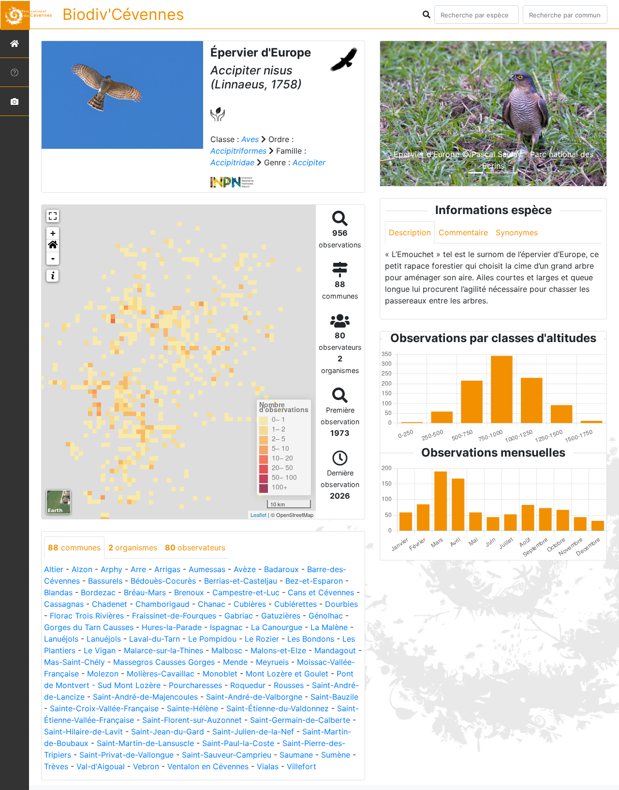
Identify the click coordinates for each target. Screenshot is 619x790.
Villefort (301, 766)
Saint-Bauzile (334, 697)
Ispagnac (226, 627)
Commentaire (463, 232)
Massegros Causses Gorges (164, 662)
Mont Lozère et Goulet (287, 673)
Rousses (289, 685)
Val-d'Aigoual (100, 766)
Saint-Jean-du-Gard (167, 731)
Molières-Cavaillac (160, 673)
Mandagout (335, 650)
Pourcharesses (195, 685)
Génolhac (326, 615)
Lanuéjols (61, 639)
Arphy (111, 569)
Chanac (211, 604)
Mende (235, 662)
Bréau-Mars (145, 592)
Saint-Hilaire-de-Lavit (83, 731)
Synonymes (517, 232)
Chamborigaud (162, 604)
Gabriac (238, 615)
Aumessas (207, 569)
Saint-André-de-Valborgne (254, 697)
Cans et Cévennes (321, 592)
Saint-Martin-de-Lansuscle (145, 743)
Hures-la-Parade (172, 627)
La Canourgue (276, 627)
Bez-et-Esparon (314, 581)
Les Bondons (310, 639)
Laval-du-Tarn (154, 639)
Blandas (58, 592)
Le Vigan (100, 650)
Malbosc (226, 650)
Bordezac (98, 592)
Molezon (102, 673)
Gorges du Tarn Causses (88, 627)
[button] (52, 246)
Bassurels (105, 581)
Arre (138, 569)
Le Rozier (262, 639)
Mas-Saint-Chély (74, 662)
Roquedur (247, 685)
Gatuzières (280, 615)
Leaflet (258, 514)
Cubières (250, 604)
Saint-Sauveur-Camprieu (226, 755)
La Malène (329, 627)
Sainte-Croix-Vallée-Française (104, 708)
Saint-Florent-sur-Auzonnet (192, 720)
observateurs (195, 547)
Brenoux (189, 592)
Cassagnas (64, 604)
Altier (53, 569)
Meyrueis (272, 662)
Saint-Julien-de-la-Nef (253, 731)
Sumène (335, 755)
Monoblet (220, 673)
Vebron (146, 766)
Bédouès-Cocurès (163, 581)
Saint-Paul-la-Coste (238, 743)
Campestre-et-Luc (246, 592)
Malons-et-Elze (278, 650)
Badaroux (281, 569)
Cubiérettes (295, 604)
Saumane (296, 755)
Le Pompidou (212, 639)
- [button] (53, 258)
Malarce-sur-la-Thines (163, 650)
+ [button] (53, 233)
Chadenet (109, 604)
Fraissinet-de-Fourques (174, 615)
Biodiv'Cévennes (123, 14)
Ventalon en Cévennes (208, 766)
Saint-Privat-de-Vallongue (126, 755)
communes (74, 547)
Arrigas (167, 569)
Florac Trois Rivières (87, 615)
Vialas (268, 766)
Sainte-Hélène (192, 708)
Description (410, 232)
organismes (132, 547)
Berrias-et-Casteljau (240, 581)
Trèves (56, 766)
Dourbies (341, 604)
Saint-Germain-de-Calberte (300, 720)
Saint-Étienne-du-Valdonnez (277, 708)
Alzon (82, 569)
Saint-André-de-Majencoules (145, 697)
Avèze (245, 569)
